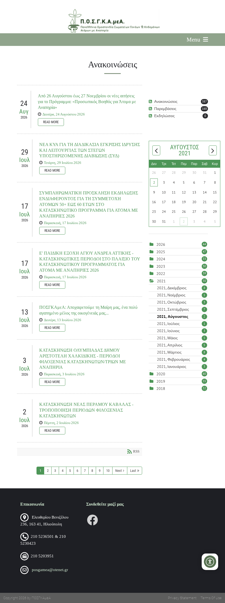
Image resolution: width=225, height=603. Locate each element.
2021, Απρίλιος (181, 345)
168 (204, 109)
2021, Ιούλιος (181, 323)
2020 (160, 373)
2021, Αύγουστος (181, 316)
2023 (160, 266)
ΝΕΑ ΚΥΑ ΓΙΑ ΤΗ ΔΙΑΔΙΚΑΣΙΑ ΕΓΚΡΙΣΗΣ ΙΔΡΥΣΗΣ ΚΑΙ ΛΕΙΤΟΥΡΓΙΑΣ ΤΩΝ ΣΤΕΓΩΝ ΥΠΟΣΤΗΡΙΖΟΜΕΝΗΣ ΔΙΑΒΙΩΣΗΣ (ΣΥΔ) (89, 150)
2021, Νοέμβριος (181, 295)
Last (133, 471)
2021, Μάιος (181, 337)
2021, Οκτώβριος (181, 302)
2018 (160, 388)
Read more (51, 122)
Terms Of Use (211, 598)
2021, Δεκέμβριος (181, 287)
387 (204, 101)
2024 (160, 259)
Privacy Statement (182, 598)
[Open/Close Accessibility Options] (210, 561)
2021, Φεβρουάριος (181, 359)
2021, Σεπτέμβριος (181, 309)
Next (118, 471)
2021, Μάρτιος (181, 352)
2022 (160, 273)
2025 (160, 251)
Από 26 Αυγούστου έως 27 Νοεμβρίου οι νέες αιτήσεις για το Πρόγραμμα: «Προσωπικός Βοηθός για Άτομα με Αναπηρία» (87, 101)
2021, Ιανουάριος (181, 366)
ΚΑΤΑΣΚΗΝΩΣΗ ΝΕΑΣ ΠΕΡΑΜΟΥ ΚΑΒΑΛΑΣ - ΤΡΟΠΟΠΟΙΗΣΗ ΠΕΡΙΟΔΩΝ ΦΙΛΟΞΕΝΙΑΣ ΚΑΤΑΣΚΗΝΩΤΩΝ (86, 410)
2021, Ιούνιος (181, 330)
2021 (161, 281)
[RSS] (151, 101)
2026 (160, 244)
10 (107, 471)
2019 (160, 381)
